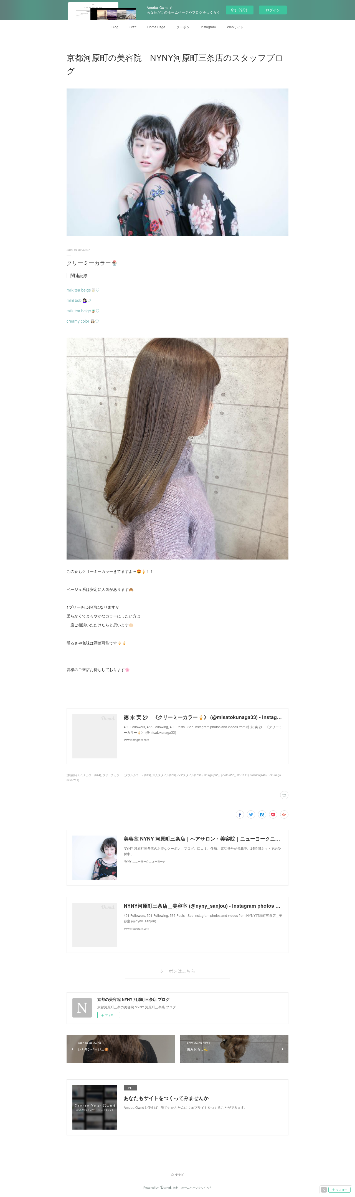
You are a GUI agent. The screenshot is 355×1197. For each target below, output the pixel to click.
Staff (133, 26)
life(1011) (243, 775)
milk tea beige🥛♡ (83, 290)
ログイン (273, 9)
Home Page (156, 26)
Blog (114, 26)
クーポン (183, 26)
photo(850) (228, 775)
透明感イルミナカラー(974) (84, 775)
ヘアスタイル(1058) (190, 775)
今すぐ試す (239, 9)
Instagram (208, 26)
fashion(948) (258, 775)
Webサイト (235, 26)
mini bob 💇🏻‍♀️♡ (79, 300)
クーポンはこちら (177, 970)
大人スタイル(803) (164, 775)
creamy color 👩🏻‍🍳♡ (83, 321)
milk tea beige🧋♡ (83, 310)
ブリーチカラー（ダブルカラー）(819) (127, 775)
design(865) (211, 775)
